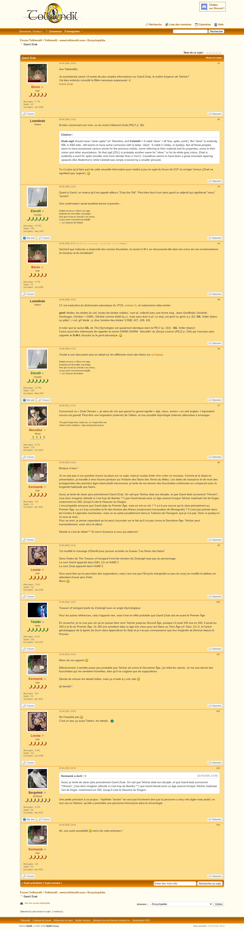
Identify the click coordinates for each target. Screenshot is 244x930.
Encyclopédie (96, 40)
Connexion (55, 31)
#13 (218, 768)
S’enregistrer (72, 31)
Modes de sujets (214, 58)
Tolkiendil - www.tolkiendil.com (64, 40)
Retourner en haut (63, 920)
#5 (219, 299)
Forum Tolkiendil (31, 40)
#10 (218, 602)
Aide (220, 24)
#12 (218, 711)
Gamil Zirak (66, 84)
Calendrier (205, 24)
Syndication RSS (141, 920)
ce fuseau (157, 354)
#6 (219, 348)
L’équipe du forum (42, 920)
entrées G (131, 305)
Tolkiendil (25, 920)
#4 (219, 243)
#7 (219, 405)
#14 (218, 825)
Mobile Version (83, 920)
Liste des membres (180, 24)
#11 (218, 654)
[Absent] (44, 430)
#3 (219, 186)
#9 (219, 545)
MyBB (29, 926)
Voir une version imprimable (37, 903)
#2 (219, 119)
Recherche (155, 24)
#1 (219, 63)
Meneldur (36, 430)
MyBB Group (52, 926)
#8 (219, 462)
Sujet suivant (52, 883)
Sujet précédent (33, 883)
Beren (123, 243)
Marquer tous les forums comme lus (111, 920)
